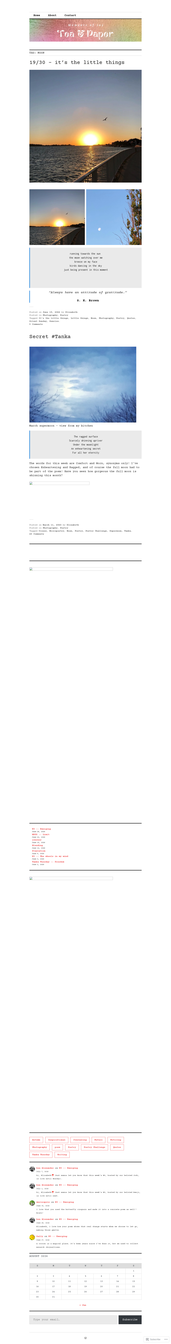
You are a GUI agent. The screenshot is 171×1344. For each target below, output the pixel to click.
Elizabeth (71, 312)
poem (57, 1147)
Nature (99, 1140)
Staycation (38, 851)
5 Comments (36, 324)
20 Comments (36, 534)
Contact (70, 15)
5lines (43, 531)
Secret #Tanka (50, 337)
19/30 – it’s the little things (77, 63)
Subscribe (130, 1319)
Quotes (131, 318)
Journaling (80, 1140)
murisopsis (43, 1202)
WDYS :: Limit (40, 834)
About (52, 15)
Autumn (36, 1140)
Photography (50, 315)
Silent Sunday (38, 321)
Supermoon (116, 531)
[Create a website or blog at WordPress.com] (85, 1338)
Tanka (127, 531)
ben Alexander (45, 1168)
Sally (39, 1236)
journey (36, 840)
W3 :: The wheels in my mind (50, 856)
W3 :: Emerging (41, 829)
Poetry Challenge (96, 531)
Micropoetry (56, 531)
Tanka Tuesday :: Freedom (48, 862)
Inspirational (56, 1140)
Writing (62, 1155)
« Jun (82, 1305)
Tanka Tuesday (41, 1155)
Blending (37, 845)
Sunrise (54, 321)
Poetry (64, 315)
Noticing (115, 1140)
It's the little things (53, 318)
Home (36, 15)
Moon (93, 318)
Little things (79, 318)
